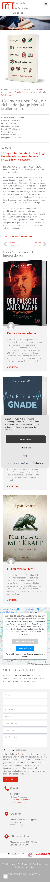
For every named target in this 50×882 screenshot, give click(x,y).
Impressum (35, 873)
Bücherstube (20, 7)
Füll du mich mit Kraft (20, 569)
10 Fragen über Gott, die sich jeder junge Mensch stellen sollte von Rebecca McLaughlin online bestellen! (23, 156)
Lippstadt (18, 12)
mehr (25, 456)
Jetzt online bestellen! (18, 236)
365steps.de (6, 95)
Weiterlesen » (12, 367)
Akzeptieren (25, 648)
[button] (46, 4)
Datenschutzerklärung (26, 754)
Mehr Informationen (25, 641)
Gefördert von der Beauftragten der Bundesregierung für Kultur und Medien (25, 865)
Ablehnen (26, 447)
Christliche (19, 3)
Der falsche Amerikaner (22, 333)
